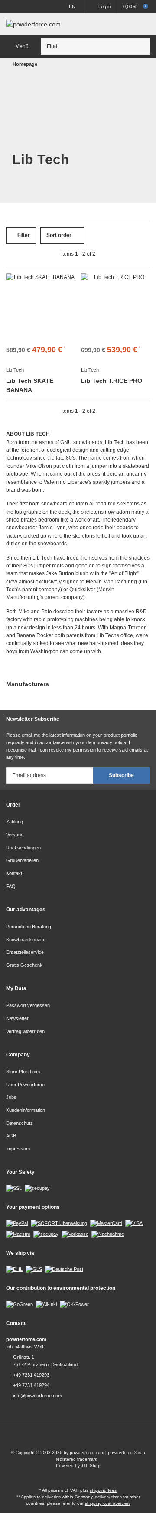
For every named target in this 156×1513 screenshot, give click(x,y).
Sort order (59, 235)
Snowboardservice (26, 939)
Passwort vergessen (28, 1005)
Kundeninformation (25, 1110)
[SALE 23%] (115, 307)
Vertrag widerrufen (25, 1031)
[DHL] (14, 1268)
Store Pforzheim (23, 1071)
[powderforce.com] (33, 24)
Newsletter (17, 1018)
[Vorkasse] (75, 1233)
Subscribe (121, 775)
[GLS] (34, 1268)
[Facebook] (70, 1438)
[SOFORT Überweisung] (59, 1223)
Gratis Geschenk (24, 965)
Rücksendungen (23, 847)
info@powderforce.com (37, 1395)
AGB (11, 1135)
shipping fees (103, 1490)
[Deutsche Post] (64, 1268)
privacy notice (111, 742)
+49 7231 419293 (31, 1374)
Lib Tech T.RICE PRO (111, 380)
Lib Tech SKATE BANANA (29, 385)
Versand (14, 834)
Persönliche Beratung (28, 926)
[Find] (142, 46)
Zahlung (14, 821)
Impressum (18, 1148)
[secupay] (45, 1233)
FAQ (11, 886)
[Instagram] (86, 1438)
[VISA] (134, 1223)
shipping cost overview (107, 1503)
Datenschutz (19, 1123)
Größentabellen (22, 860)
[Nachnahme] (107, 1233)
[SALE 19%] (40, 307)
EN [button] (72, 6)
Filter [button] (23, 235)
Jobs (11, 1097)
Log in (104, 6)
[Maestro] (18, 1233)
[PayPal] (17, 1223)
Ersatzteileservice (25, 952)
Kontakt (14, 873)
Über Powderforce (25, 1084)
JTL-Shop (91, 1465)
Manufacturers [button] (27, 683)
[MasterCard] (106, 1223)
